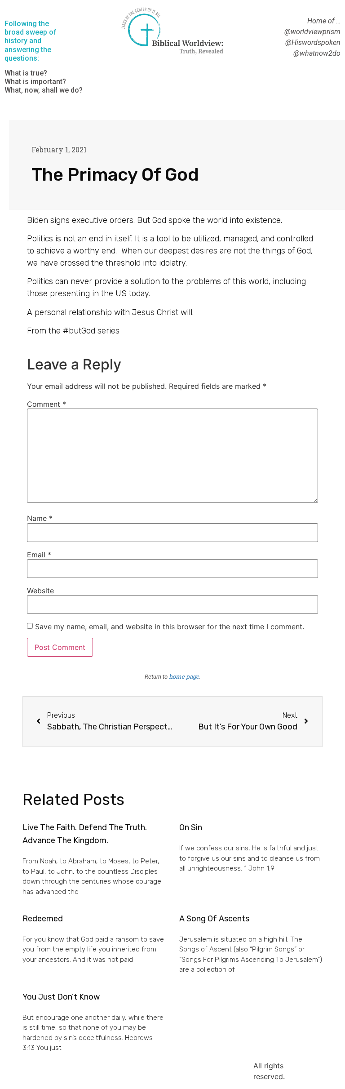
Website (40, 590)
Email (39, 554)
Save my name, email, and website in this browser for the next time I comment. (169, 626)
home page (184, 676)
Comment (46, 404)
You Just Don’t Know (61, 997)
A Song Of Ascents (214, 919)
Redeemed (42, 919)
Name (40, 518)
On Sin (190, 827)
